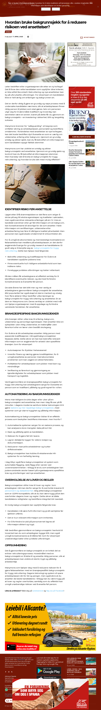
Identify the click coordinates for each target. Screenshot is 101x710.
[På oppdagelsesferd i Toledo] (90, 143)
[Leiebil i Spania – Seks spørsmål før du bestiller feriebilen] (91, 671)
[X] (12, 672)
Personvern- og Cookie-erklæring (11, 695)
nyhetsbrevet (38, 591)
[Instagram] (9, 672)
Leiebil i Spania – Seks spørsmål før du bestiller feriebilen (74, 670)
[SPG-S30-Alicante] (50, 627)
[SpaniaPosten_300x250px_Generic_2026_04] (82, 97)
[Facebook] (6, 672)
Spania (8, 32)
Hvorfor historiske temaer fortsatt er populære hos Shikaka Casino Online (77, 152)
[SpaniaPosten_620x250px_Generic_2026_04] (50, 709)
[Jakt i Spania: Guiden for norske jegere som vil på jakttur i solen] (90, 164)
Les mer (56, 9)
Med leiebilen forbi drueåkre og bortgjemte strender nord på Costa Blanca (75, 660)
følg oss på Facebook (55, 591)
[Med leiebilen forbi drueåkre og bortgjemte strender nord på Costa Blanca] (91, 661)
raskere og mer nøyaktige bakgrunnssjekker (32, 408)
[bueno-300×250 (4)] (82, 120)
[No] (98, 6)
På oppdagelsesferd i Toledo (76, 142)
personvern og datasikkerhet (19, 491)
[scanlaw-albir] (81, 54)
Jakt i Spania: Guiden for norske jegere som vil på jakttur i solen (77, 163)
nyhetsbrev (21, 660)
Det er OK (46, 9)
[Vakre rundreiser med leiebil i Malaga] (91, 691)
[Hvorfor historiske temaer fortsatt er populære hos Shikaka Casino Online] (90, 152)
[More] (28, 36)
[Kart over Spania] (91, 681)
